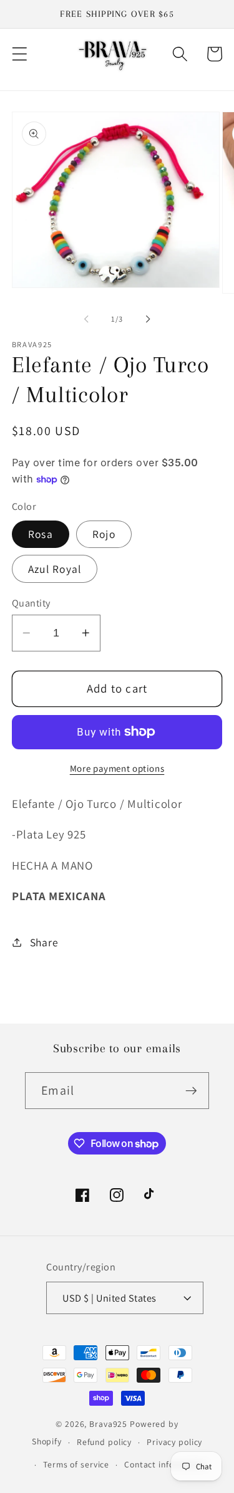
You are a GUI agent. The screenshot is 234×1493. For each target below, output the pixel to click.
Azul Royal (55, 569)
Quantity (31, 603)
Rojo (103, 534)
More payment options (117, 768)
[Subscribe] (191, 1090)
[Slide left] (86, 319)
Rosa (40, 534)
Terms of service (76, 1464)
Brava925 (108, 1423)
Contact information (165, 1464)
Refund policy (104, 1441)
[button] (19, 54)
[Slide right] (148, 319)
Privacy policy (174, 1441)
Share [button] (44, 942)
